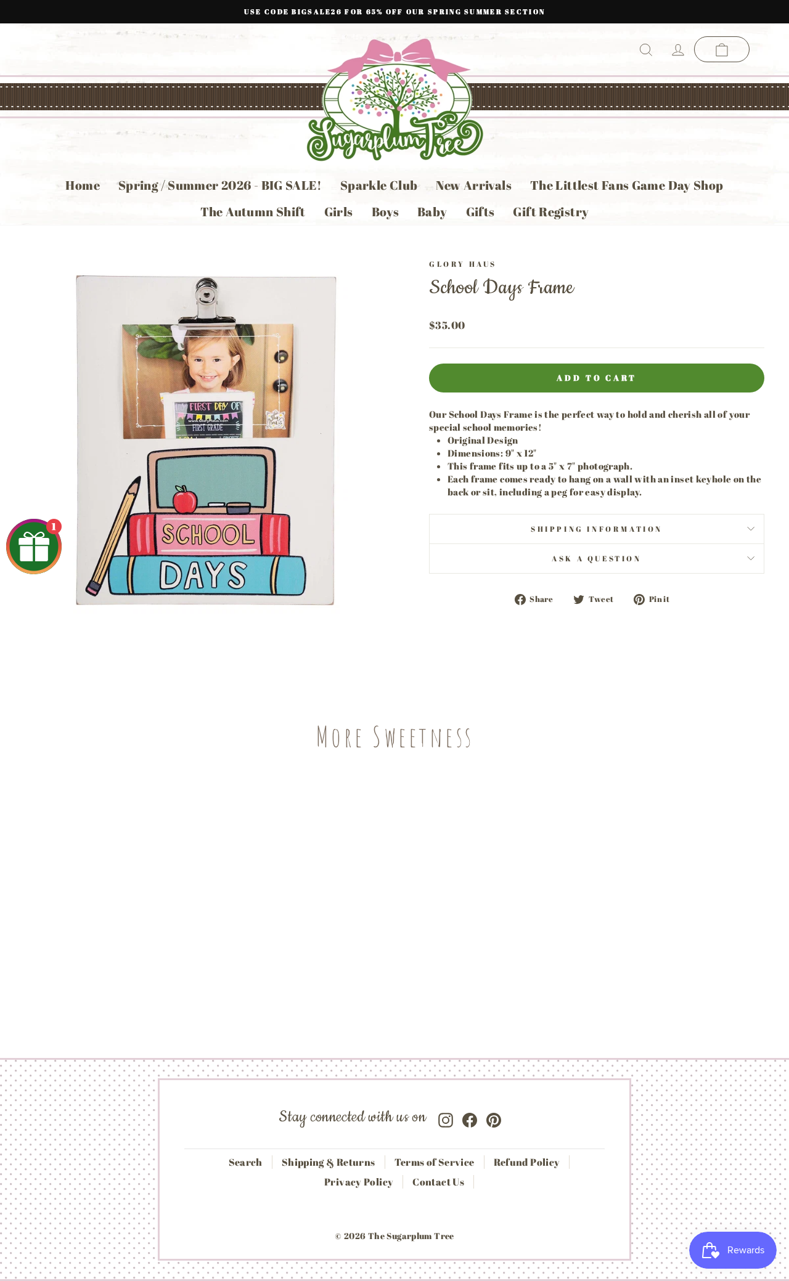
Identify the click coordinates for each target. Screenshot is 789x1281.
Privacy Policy (358, 1182)
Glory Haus (463, 264)
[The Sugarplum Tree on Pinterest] (493, 1117)
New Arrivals (474, 185)
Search (246, 1162)
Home (82, 185)
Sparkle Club (379, 185)
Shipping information (597, 529)
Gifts (480, 211)
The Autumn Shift (253, 211)
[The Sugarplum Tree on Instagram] (445, 1117)
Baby (432, 211)
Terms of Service (434, 1162)
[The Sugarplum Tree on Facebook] (469, 1117)
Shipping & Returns (328, 1162)
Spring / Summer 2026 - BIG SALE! (220, 185)
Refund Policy (527, 1162)
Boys (385, 211)
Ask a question (596, 558)
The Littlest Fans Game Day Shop (627, 185)
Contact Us (438, 1182)
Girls (338, 211)
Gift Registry (551, 211)
